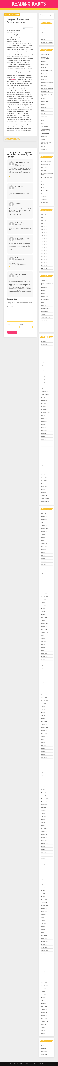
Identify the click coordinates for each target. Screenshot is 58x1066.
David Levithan (44, 356)
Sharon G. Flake (44, 480)
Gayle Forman (44, 365)
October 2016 (44, 697)
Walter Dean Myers (45, 501)
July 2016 (43, 706)
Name (9, 324)
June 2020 (43, 579)
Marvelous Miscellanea (46, 101)
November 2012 (44, 837)
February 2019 (44, 617)
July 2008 (43, 991)
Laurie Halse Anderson (45, 412)
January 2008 (44, 1009)
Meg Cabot (43, 424)
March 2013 (43, 825)
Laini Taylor (20, 87)
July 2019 (43, 602)
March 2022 (43, 540)
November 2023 (44, 516)
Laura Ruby (43, 406)
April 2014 (43, 786)
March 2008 (43, 1003)
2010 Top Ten (44, 238)
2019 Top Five (44, 265)
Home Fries (43, 85)
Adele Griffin (43, 341)
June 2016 (43, 709)
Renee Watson (44, 457)
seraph (13, 79)
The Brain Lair (44, 196)
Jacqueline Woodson (45, 376)
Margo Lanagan (44, 418)
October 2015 (44, 733)
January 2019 (44, 620)
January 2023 (44, 525)
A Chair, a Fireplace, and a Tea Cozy (47, 284)
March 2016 (43, 718)
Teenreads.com (44, 193)
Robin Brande (44, 462)
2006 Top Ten (44, 226)
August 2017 (43, 668)
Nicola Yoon (43, 439)
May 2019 (43, 608)
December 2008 (44, 976)
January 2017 (44, 688)
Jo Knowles (43, 385)
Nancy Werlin (44, 430)
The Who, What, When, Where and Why (47, 39)
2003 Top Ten (44, 217)
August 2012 (43, 846)
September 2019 (44, 596)
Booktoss (43, 293)
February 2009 (44, 971)
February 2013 (44, 828)
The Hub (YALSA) (44, 199)
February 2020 (44, 590)
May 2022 (43, 537)
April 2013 (43, 822)
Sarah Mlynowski (44, 474)
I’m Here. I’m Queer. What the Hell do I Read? (47, 174)
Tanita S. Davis (44, 495)
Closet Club (43, 67)
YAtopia (42, 329)
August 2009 (43, 953)
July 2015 (43, 742)
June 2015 (43, 745)
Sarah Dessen (44, 471)
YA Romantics (44, 326)
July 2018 (43, 638)
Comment (10, 306)
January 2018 (44, 653)
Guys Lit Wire (43, 167)
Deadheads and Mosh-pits (46, 70)
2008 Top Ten (44, 232)
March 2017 (43, 682)
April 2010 (43, 929)
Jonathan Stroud (44, 391)
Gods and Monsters (45, 76)
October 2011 (44, 875)
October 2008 (44, 982)
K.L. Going (43, 397)
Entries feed (43, 1048)
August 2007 (43, 1024)
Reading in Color (44, 184)
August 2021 (43, 549)
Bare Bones (43, 61)
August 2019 (43, 599)
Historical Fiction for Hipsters (47, 82)
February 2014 (44, 792)
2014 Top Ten (44, 250)
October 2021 (44, 546)
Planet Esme (43, 305)
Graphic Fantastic (44, 79)
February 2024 (44, 513)
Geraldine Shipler (20, 275)
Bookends (43, 290)
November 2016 (44, 694)
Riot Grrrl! (43, 110)
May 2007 (43, 1033)
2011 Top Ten (44, 241)
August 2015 (43, 739)
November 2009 (44, 944)
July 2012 (43, 849)
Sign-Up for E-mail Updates (46, 32)
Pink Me (42, 302)
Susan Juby (43, 492)
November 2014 (44, 766)
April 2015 (43, 751)
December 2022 (44, 528)
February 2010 (44, 935)
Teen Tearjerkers (44, 126)
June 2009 (43, 959)
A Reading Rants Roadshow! (47, 42)
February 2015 (44, 757)
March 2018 (43, 650)
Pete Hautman (44, 448)
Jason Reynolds (44, 379)
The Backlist (43, 314)
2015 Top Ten (44, 253)
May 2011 (43, 890)
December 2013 (44, 798)
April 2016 (43, 715)
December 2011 (44, 870)
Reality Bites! (44, 107)
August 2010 (43, 917)
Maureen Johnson (45, 421)
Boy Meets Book (44, 64)
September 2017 (44, 665)
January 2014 (44, 795)
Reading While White (45, 308)
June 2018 (43, 641)
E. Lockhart (43, 359)
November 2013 (44, 801)
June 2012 (43, 852)
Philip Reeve (43, 451)
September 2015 (44, 736)
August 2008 (43, 988)
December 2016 (44, 691)
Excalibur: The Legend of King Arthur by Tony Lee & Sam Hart (10, 145)
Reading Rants (29, 4)
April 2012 (43, 858)
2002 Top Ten (44, 214)
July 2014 (43, 778)
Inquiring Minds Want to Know (47, 88)
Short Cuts (43, 113)
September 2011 (44, 878)
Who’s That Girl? (44, 35)
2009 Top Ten (44, 235)
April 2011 (43, 893)
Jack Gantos (43, 373)
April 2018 (43, 647)
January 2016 (44, 724)
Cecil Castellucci (44, 350)
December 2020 (44, 570)
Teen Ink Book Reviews (45, 190)
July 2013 (43, 813)
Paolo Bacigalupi (44, 442)
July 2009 (43, 956)
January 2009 (44, 973)
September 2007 (44, 1021)
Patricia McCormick (45, 445)
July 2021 (43, 552)
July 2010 (43, 920)
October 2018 (44, 629)
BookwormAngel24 (21, 238)
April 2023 (43, 522)
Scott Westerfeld (44, 477)
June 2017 (43, 674)
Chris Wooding (44, 353)
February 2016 (44, 721)
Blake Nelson (44, 347)
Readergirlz (43, 181)
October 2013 (44, 804)
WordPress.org (44, 1054)
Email (22, 324)
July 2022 (43, 534)
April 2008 (43, 1000)
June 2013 (43, 816)
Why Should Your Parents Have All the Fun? (46, 143)
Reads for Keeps (44, 311)
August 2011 (43, 881)
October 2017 (44, 662)
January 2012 (44, 867)
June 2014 (43, 780)
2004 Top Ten (44, 220)
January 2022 (44, 543)
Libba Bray (43, 415)
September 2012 (44, 843)
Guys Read (43, 170)
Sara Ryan (43, 468)
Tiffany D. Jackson (45, 498)
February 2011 (44, 899)
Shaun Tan (43, 483)
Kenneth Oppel (44, 400)
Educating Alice (44, 296)
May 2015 (43, 748)
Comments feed (44, 1051)
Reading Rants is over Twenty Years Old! (47, 28)
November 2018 (44, 626)
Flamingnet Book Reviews (46, 161)
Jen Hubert (17, 14)
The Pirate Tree (44, 320)
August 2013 (43, 810)
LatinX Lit (43, 98)
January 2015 (44, 760)
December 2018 (44, 623)
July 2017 (43, 671)
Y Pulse (42, 323)
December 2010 (44, 905)
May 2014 (43, 783)
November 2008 (44, 979)
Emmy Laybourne (44, 361)
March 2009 (43, 968)
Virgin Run (43, 139)
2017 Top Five (44, 259)
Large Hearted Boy (45, 299)
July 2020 (43, 576)
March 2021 (43, 561)
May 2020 (43, 581)
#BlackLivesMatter (45, 54)
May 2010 (43, 926)
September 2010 (44, 914)
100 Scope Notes (44, 280)
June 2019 (43, 605)
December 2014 (44, 763)
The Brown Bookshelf (45, 317)
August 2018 (43, 635)
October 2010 (44, 911)
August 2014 (43, 775)
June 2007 (43, 1030)
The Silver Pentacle (45, 133)
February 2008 (44, 1006)
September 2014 (44, 772)
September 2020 (44, 573)
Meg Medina (43, 427)
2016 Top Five (44, 256)
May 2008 (43, 997)
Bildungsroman (44, 287)
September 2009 (44, 950)
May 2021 (43, 558)
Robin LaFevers (44, 465)
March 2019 (43, 614)
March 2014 (43, 789)
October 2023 (44, 519)
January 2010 (44, 938)
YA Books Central (44, 202)
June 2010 (43, 923)
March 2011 (43, 896)
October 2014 (44, 769)
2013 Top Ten (44, 247)
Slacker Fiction (44, 116)
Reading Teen (44, 187)
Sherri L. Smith (44, 486)
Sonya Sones (43, 489)
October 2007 (44, 1018)
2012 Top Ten (44, 244)
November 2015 (44, 730)
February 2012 (44, 864)
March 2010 (43, 932)
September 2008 (44, 985)
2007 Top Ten (44, 229)
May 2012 (43, 855)
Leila (16, 203)
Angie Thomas (44, 344)
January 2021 (44, 567)
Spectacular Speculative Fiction (12, 138)
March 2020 (43, 587)
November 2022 (44, 531)
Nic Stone (43, 436)
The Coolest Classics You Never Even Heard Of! (46, 130)
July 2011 (43, 884)
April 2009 (43, 965)
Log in (42, 1045)
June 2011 (43, 887)
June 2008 (43, 994)
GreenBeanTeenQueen (45, 164)
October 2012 (44, 840)
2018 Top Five (44, 262)
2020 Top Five (44, 268)
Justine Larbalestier (45, 394)
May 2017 (43, 677)
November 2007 (44, 1015)
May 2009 (43, 962)
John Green (43, 388)
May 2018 (43, 644)
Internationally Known (45, 91)
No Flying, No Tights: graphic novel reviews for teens (46, 178)
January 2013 (44, 831)
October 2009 (44, 947)
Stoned (42, 123)
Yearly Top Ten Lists (45, 149)
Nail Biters (43, 104)
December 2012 (44, 834)
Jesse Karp (43, 382)
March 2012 (43, 861)
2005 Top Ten (44, 223)
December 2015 (44, 727)
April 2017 (43, 679)
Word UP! (43, 146)
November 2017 (44, 659)
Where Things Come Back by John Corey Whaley (29, 145)
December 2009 (44, 941)
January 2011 (44, 902)
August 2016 (43, 703)
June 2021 (43, 555)
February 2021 (44, 564)
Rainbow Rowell (44, 454)
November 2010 (44, 908)
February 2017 (44, 685)
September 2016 (44, 700)
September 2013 (44, 807)
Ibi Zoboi (43, 370)
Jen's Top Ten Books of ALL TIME (46, 95)
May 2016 (43, 712)
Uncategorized (44, 136)
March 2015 (43, 754)
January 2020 (44, 593)
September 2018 (44, 632)
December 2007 (44, 1012)
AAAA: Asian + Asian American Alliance (45, 58)
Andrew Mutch (45, 1063)
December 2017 (44, 656)
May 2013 (43, 819)
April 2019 (43, 611)
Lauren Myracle (44, 409)
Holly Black (43, 367)
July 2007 (43, 1027)
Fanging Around (44, 73)
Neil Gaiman (43, 433)
